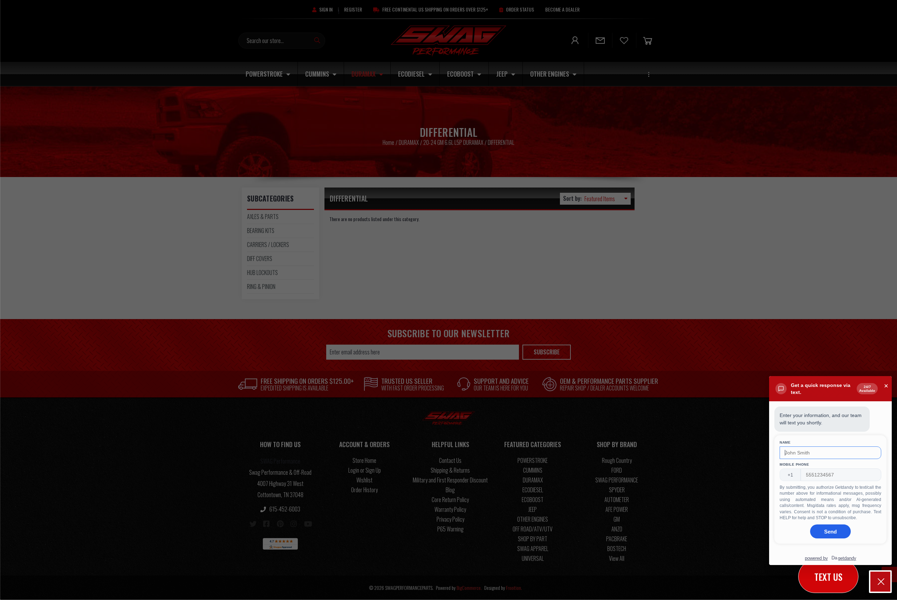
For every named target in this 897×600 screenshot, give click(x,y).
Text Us (828, 576)
